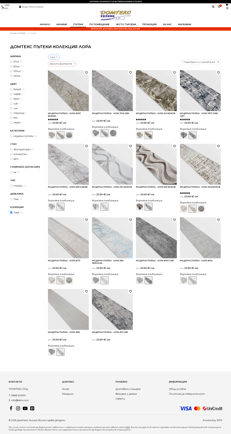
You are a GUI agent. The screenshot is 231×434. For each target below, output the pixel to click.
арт (16, 158)
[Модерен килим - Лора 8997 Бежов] (52, 135)
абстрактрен (22, 149)
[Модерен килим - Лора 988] (52, 352)
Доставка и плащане (128, 389)
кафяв (17, 94)
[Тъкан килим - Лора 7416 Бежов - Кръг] (201, 208)
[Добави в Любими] (86, 72)
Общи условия (177, 389)
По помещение (99, 24)
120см (17, 76)
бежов (17, 89)
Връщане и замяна (126, 393)
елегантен (20, 154)
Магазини (184, 24)
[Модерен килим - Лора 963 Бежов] (140, 206)
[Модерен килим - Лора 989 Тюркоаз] (96, 280)
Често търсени (126, 24)
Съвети (120, 398)
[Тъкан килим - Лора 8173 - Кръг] (69, 280)
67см (16, 61)
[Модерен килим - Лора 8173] (52, 280)
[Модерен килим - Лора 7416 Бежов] (184, 208)
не (15, 172)
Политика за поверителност (187, 393)
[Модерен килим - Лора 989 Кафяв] (52, 206)
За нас (167, 24)
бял (16, 117)
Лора (16, 212)
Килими (61, 24)
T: (9, 395)
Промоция (149, 24)
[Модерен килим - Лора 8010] (184, 280)
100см (17, 71)
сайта (155, 427)
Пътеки (78, 24)
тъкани (18, 185)
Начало (45, 24)
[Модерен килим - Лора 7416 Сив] (96, 133)
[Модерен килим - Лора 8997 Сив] (140, 280)
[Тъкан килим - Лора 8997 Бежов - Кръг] (69, 135)
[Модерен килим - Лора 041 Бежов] (140, 135)
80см (16, 66)
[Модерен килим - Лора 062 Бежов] (96, 206)
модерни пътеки (24, 136)
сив (16, 103)
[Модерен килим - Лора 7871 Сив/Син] (184, 135)
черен (17, 122)
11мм (16, 199)
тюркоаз (19, 113)
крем (16, 98)
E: (10, 400)
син (16, 108)
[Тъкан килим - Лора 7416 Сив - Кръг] (113, 133)
